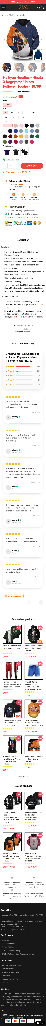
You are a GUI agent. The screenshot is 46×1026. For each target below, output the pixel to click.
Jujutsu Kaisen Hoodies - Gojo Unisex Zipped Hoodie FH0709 (12, 722)
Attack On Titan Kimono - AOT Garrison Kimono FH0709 (12, 648)
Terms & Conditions (9, 944)
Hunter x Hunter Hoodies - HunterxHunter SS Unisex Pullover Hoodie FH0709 (11, 817)
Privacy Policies (7, 947)
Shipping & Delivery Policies (12, 965)
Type (5, 101)
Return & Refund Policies (11, 972)
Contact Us (6, 976)
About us (5, 940)
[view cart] (42, 7)
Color (5, 121)
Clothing (12, 15)
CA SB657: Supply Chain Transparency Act (18, 954)
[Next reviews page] (41, 602)
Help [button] (41, 1023)
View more (23, 776)
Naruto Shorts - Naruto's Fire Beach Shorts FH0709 (34, 758)
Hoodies (22, 15)
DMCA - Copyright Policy (11, 951)
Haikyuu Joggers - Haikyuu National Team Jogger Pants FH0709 (12, 684)
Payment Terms (8, 969)
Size (4, 109)
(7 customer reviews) (22, 92)
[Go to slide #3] (32, 67)
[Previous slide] (4, 39)
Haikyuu (27, 329)
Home (3, 15)
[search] (38, 7)
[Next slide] (41, 39)
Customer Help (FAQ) (10, 979)
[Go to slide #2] (20, 67)
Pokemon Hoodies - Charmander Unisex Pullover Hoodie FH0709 (34, 722)
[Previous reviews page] (29, 602)
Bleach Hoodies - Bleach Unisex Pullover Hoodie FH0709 (34, 648)
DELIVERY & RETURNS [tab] (11, 296)
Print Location (8, 146)
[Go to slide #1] (7, 67)
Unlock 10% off (5, 1015)
